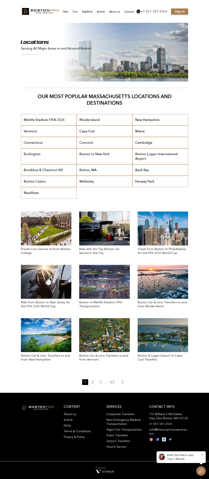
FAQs (67, 425)
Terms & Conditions (77, 431)
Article (101, 11)
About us (114, 11)
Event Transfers (117, 435)
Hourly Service (116, 447)
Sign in (180, 11)
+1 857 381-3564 (154, 11)
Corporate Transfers (120, 414)
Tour (75, 11)
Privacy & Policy (74, 437)
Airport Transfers (118, 441)
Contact (129, 11)
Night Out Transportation (124, 429)
